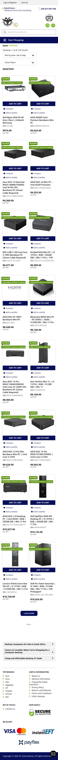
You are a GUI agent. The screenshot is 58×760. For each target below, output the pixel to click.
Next (28, 624)
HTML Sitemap (38, 696)
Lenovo (8, 694)
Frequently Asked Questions (38, 683)
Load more (29, 613)
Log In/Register (10, 2)
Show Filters (10, 62)
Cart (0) (24, 2)
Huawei (8, 691)
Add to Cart (15, 103)
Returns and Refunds (41, 690)
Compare (9, 109)
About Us (36, 676)
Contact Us (10, 709)
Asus (7, 679)
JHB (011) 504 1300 (48, 9)
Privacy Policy (38, 687)
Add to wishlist (11, 113)
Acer (7, 676)
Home (5, 45)
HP (6, 688)
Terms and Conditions (42, 693)
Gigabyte (9, 685)
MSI (7, 696)
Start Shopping (15, 40)
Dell (7, 682)
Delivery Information (41, 679)
